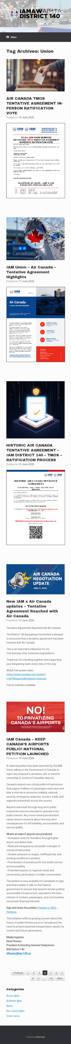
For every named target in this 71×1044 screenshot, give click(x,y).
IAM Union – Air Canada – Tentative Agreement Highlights (31, 272)
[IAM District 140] (35, 13)
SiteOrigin (40, 1037)
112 (51, 978)
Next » (60, 978)
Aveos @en (12, 995)
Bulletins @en (14, 1000)
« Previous (18, 973)
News (9, 1005)
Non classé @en (15, 1010)
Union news (13, 1016)
